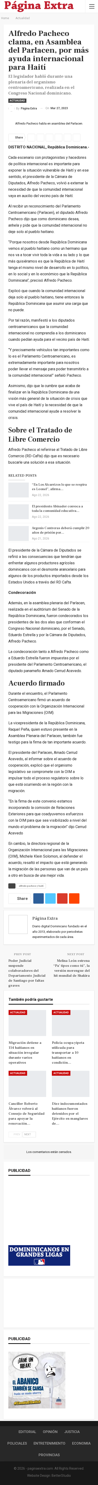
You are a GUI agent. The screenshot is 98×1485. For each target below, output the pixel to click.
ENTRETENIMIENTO (49, 1443)
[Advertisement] (39, 1215)
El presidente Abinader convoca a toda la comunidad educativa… (57, 508)
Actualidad (17, 100)
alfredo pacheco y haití (31, 885)
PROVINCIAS (49, 1455)
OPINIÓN (50, 1432)
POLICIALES (17, 1443)
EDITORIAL (27, 1432)
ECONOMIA (81, 1443)
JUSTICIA (72, 1432)
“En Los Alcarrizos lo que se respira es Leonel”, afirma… (59, 487)
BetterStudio (61, 1475)
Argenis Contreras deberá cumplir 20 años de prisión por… (60, 530)
